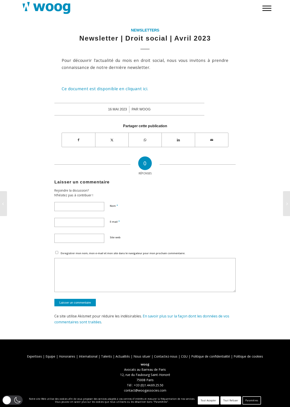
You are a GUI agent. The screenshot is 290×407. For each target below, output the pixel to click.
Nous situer (141, 356)
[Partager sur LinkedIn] (178, 140)
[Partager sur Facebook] (78, 140)
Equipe (50, 356)
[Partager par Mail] (211, 140)
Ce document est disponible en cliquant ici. (105, 88)
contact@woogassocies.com (145, 390)
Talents (106, 356)
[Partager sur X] (111, 140)
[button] (12, 400)
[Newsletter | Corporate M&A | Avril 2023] (3, 203)
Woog (145, 109)
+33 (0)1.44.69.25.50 (148, 385)
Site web (115, 237)
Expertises (34, 356)
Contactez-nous (165, 356)
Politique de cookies (248, 356)
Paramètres (251, 400)
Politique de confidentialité (210, 356)
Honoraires (67, 356)
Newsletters (145, 30)
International (88, 356)
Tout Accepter (208, 400)
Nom (114, 206)
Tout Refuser (230, 400)
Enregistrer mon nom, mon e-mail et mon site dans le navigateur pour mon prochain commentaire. (123, 253)
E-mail (115, 221)
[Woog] (46, 8)
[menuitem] (265, 8)
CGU (184, 356)
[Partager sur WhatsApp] (145, 140)
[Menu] (265, 8)
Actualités (123, 356)
